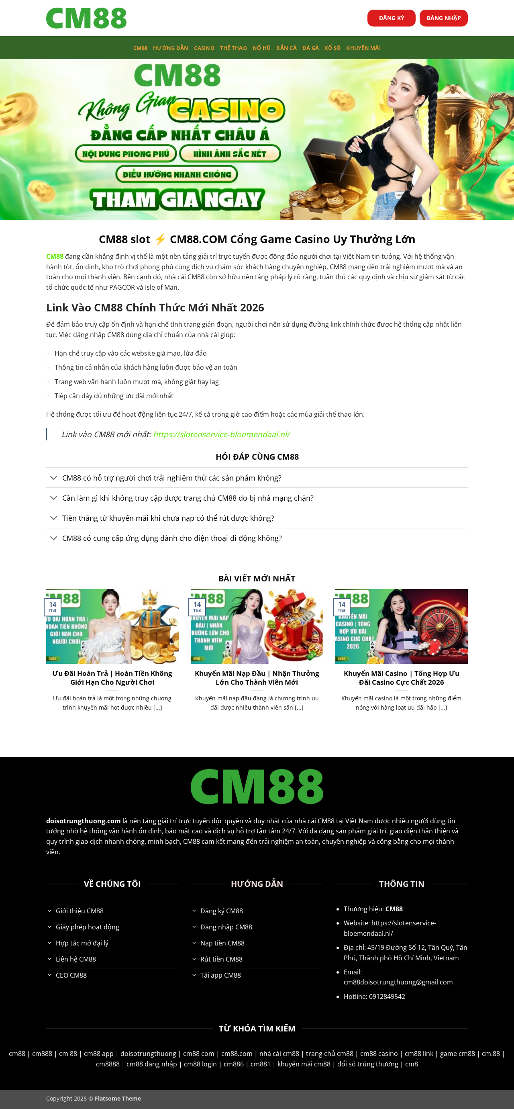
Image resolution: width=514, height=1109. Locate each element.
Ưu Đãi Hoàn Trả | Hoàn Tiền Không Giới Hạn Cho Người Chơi (112, 677)
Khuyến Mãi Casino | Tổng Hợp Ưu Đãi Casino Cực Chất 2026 (401, 677)
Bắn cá (286, 47)
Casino (204, 47)
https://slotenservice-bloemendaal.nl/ (221, 434)
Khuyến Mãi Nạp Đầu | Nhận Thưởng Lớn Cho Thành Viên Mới (257, 677)
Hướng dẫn (170, 47)
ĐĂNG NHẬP (443, 18)
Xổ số (332, 47)
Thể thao (233, 47)
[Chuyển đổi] (54, 478)
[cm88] (86, 18)
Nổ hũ (262, 47)
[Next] (469, 660)
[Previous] (45, 660)
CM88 (140, 47)
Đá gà (310, 47)
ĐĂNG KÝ (391, 18)
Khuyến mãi (363, 47)
